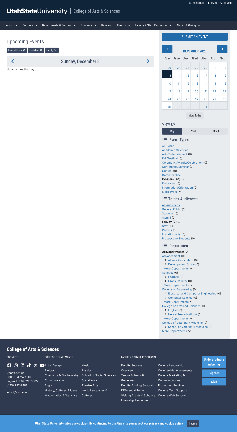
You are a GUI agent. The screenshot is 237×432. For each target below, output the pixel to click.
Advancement (171, 256)
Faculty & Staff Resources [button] (151, 25)
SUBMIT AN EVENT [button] (195, 37)
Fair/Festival (170, 158)
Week (194, 131)
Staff (165, 226)
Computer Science (180, 297)
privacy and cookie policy (166, 423)
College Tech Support (172, 390)
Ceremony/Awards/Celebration (182, 162)
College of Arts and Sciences (181, 306)
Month (216, 131)
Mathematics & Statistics (61, 395)
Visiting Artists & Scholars (138, 395)
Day (172, 131)
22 (214, 91)
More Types (169, 191)
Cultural (167, 171)
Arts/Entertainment (174, 154)
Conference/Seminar (175, 166)
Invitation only (171, 234)
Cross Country (177, 281)
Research (107, 25)
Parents (167, 230)
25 (178, 99)
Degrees (214, 373)
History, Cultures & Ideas (61, 390)
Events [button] (121, 25)
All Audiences (171, 205)
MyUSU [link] (214, 3)
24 (169, 99)
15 (214, 83)
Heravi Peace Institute (182, 314)
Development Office (181, 264)
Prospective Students (176, 238)
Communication (55, 380)
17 (169, 91)
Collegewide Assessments (175, 370)
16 (224, 83)
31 (169, 107)
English (172, 310)
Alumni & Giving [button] (186, 25)
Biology (50, 370)
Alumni (166, 217)
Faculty (50, 50)
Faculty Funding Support (137, 385)
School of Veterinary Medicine (188, 327)
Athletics (167, 272)
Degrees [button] (28, 25)
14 (205, 83)
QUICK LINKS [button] (198, 3)
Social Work (89, 380)
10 (169, 83)
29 (196, 67)
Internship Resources (134, 400)
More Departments (176, 268)
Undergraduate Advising (214, 362)
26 (169, 67)
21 (205, 91)
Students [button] (86, 25)
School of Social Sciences (99, 375)
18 (178, 91)
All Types (168, 146)
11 (179, 83)
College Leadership (170, 365)
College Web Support (172, 395)
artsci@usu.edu (17, 392)
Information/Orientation (177, 187)
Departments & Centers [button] (57, 25)
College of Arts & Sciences (96, 11)
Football (173, 277)
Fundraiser (169, 183)
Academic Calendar (175, 150)
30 (205, 67)
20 (196, 91)
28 (187, 67)
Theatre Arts (90, 385)
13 (196, 83)
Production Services (171, 385)
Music (85, 365)
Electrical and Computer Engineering (192, 293)
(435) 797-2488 (17, 385)
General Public (171, 209)
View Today (195, 115)
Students (168, 213)
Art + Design (53, 365)
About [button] (10, 25)
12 (187, 83)
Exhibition (34, 50)
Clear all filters (15, 50)
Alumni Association (180, 260)
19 (187, 91)
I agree (193, 423)
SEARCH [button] (228, 3)
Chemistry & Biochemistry (62, 375)
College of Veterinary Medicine (182, 322)
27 (178, 67)
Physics (87, 370)
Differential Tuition (133, 390)
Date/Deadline (171, 175)
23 (224, 91)
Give (214, 382)
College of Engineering (177, 289)
